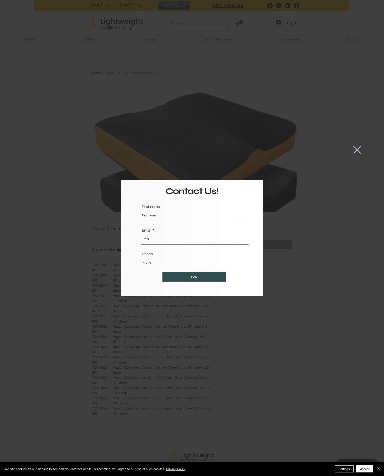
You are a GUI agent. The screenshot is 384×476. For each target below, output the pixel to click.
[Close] (378, 468)
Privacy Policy (175, 469)
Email (146, 230)
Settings (344, 469)
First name (151, 207)
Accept (365, 469)
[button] (357, 150)
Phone (147, 254)
